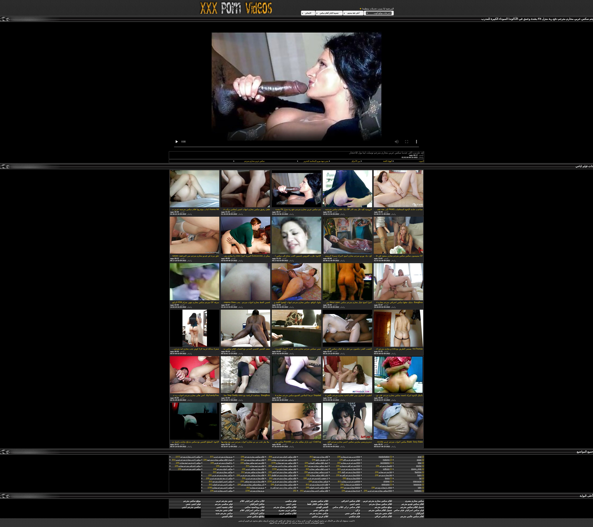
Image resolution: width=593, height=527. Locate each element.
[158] (283, 463)
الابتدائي (308, 13)
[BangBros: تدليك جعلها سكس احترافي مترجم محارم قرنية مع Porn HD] (398, 282)
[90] (348, 469)
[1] (420, 460)
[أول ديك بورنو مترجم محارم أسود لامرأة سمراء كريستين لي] (347, 235)
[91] (221, 484)
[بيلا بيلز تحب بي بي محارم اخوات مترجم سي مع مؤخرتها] (245, 421)
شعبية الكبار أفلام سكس (329, 13)
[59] (316, 472)
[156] (282, 481)
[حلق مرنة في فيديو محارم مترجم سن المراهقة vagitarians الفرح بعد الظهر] (194, 235)
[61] (349, 481)
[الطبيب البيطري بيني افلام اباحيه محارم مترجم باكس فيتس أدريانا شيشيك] (347, 375)
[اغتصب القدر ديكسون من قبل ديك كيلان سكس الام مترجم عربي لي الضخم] (347, 328)
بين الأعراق (356, 161)
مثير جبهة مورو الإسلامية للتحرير (316, 161)
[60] (349, 472)
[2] (421, 457)
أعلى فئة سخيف (353, 13)
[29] (384, 466)
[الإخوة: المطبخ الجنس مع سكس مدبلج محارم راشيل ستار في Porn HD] (194, 421)
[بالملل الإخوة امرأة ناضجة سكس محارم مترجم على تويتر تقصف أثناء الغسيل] (398, 375)
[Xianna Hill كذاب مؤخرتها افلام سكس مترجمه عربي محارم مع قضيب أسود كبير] (194, 189)
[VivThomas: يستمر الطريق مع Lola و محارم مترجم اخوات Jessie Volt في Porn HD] (398, 328)
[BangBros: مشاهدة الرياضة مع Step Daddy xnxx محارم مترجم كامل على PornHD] (245, 375)
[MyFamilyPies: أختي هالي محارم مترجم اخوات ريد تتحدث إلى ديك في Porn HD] (194, 375)
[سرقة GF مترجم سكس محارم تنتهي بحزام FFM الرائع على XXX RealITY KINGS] (194, 282)
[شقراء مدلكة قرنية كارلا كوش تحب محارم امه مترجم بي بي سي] (194, 328)
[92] (223, 472)
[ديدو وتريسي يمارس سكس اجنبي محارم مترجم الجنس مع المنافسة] (347, 421)
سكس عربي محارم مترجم (254, 161)
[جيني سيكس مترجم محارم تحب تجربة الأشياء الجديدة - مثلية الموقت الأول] (296, 328)
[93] (348, 463)
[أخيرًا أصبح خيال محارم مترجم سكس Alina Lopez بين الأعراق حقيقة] (347, 282)
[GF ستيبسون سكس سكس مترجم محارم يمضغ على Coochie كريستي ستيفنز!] (398, 235)
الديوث (421, 161)
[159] (284, 469)
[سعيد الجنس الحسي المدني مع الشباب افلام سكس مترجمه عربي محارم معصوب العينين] (245, 328)
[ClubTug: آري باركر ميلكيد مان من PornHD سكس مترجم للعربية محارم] (296, 421)
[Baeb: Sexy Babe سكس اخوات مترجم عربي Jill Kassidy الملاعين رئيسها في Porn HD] (398, 421)
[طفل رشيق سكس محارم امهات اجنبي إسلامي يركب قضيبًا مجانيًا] (245, 189)
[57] (221, 457)
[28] (382, 488)
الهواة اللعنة (387, 161)
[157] (188, 457)
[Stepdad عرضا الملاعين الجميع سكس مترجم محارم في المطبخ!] (296, 375)
